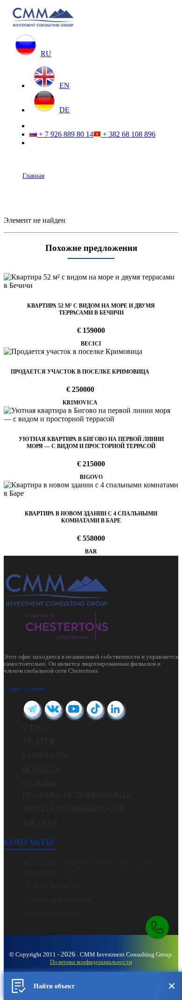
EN (64, 85)
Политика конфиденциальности (91, 961)
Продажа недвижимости (77, 794)
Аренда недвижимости (73, 808)
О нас (34, 727)
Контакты (45, 755)
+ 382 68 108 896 (128, 134)
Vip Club (40, 822)
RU (46, 54)
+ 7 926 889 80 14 (65, 134)
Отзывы (39, 783)
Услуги (38, 741)
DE (64, 110)
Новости (41, 769)
